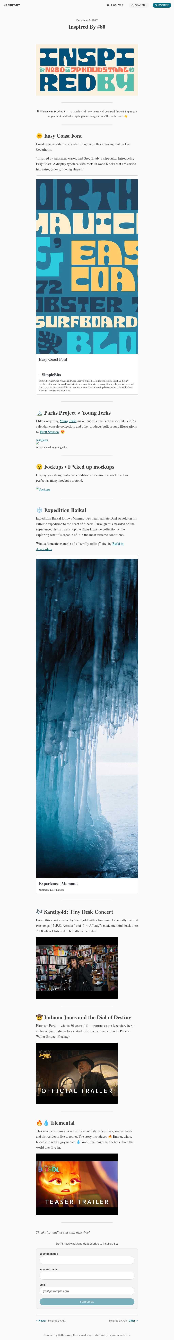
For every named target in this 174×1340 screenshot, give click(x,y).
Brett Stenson (49, 431)
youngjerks (42, 440)
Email (44, 1284)
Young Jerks (68, 421)
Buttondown (65, 1335)
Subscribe (162, 5)
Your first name (49, 1253)
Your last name (49, 1269)
